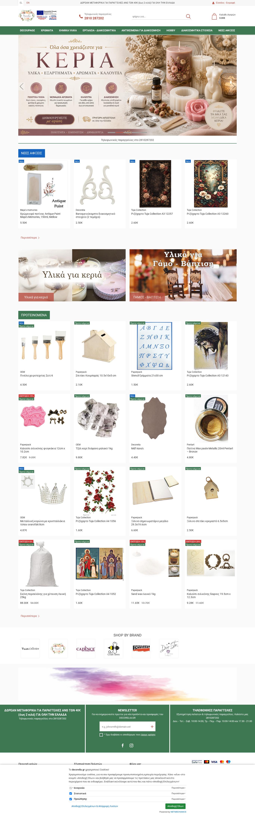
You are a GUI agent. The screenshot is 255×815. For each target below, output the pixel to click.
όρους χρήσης (148, 734)
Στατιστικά (80, 793)
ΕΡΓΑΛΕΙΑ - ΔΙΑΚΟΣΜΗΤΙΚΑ (99, 30)
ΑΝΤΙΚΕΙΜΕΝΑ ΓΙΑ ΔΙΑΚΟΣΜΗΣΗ (141, 30)
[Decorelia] (58, 648)
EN (28, 2)
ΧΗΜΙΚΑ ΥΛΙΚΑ (68, 30)
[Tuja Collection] (30, 648)
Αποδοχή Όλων (175, 806)
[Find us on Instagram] (131, 745)
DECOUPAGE (27, 30)
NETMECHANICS (178, 812)
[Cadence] (85, 648)
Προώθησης (80, 798)
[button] (21, 86)
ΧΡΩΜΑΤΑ (47, 30)
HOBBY (171, 30)
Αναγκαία (79, 787)
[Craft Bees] (113, 648)
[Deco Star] (169, 648)
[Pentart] (141, 648)
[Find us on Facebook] (123, 745)
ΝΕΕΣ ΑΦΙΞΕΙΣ (226, 30)
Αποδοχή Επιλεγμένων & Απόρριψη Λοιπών (94, 806)
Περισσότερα (29, 237)
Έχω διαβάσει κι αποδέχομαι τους (131, 734)
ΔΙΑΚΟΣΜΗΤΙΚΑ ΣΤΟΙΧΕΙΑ (196, 30)
